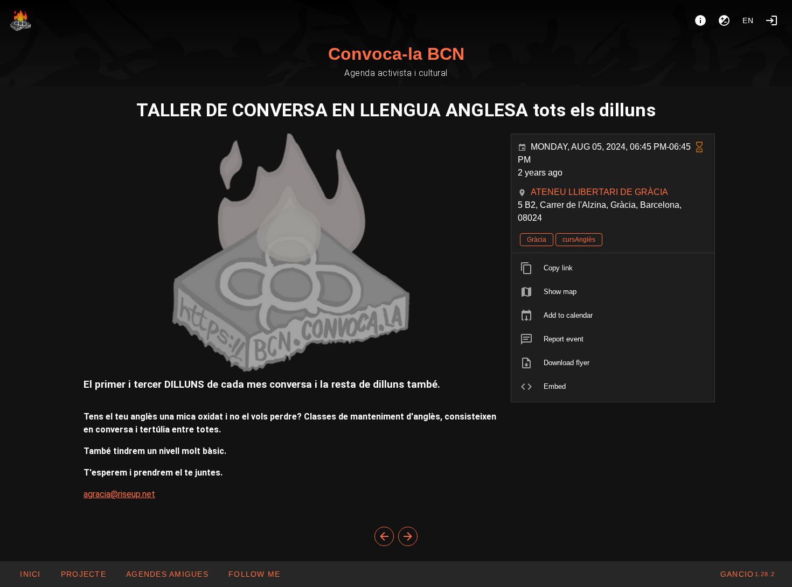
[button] (167, 574)
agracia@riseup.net (119, 494)
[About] (700, 20)
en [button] (748, 20)
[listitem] (613, 268)
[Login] (771, 20)
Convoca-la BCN (396, 54)
